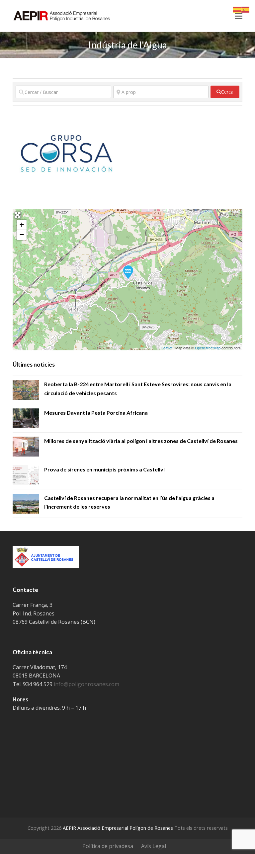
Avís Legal (153, 846)
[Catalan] (237, 9)
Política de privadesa (107, 846)
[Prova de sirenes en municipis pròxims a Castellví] (26, 475)
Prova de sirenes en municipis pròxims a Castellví (104, 469)
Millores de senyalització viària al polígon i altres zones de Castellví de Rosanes (141, 441)
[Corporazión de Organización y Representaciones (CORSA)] (128, 271)
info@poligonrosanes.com (86, 684)
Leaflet (166, 347)
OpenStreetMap (207, 347)
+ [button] (22, 225)
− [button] (22, 235)
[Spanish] (245, 9)
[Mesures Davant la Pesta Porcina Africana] (26, 418)
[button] (238, 16)
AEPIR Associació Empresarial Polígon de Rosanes (118, 827)
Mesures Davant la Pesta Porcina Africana (96, 412)
